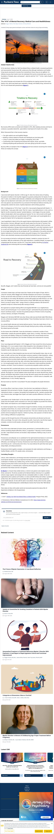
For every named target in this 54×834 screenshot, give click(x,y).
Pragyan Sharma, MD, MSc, (10, 657)
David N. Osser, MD (8, 613)
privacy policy (27, 520)
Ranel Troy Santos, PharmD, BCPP (35, 657)
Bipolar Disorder (5, 526)
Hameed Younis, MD (8, 571)
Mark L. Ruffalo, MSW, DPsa (23, 697)
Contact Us (27, 789)
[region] (27, 827)
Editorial (27, 790)
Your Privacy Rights (9, 831)
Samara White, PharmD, (22, 657)
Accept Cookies (39, 831)
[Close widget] (51, 794)
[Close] (51, 823)
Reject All (48, 831)
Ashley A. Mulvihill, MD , (9, 739)
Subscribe (46, 517)
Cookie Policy (10, 828)
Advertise (27, 787)
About (27, 786)
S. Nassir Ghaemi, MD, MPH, (10, 697)
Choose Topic (25, 5)
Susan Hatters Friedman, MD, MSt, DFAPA (24, 739)
